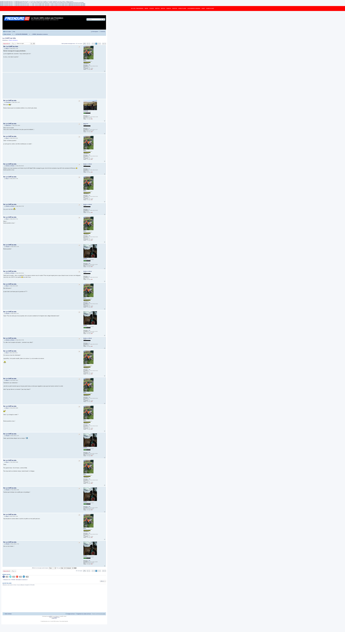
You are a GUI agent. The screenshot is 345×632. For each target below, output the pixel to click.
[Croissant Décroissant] (70, 568)
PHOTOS (174, 8)
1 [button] (89, 43)
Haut (104, 71)
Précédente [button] (87, 44)
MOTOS (157, 8)
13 (89, 168)
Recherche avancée (104, 19)
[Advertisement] (42, 85)
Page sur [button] (84, 44)
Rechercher (101, 19)
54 (89, 115)
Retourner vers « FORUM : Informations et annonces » (16, 579)
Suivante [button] (105, 44)
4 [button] (92, 43)
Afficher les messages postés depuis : (40, 568)
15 (89, 128)
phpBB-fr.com (56, 617)
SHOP (203, 8)
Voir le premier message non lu (68, 43)
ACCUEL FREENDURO (137, 8)
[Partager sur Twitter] (10, 577)
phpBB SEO (54, 618)
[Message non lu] (3, 48)
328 (89, 263)
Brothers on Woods (10, 165)
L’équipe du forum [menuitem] (71, 613)
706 (89, 64)
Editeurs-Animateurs (13, 40)
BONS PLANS (182, 8)
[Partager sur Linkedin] (24, 577)
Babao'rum (85, 123)
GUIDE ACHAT (210, 8)
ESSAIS (152, 8)
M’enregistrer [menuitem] (95, 31)
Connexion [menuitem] (102, 31)
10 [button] (103, 43)
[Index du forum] (17, 22)
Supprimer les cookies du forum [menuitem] (84, 613)
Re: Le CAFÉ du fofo (10, 46)
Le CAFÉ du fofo (9, 38)
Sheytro (85, 258)
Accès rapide (8, 31)
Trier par (59, 568)
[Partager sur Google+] (17, 577)
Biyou (84, 60)
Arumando (85, 110)
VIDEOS (168, 8)
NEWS (146, 8)
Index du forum (8, 613)
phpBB (50, 616)
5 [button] (94, 43)
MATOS (163, 8)
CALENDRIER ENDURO (193, 8)
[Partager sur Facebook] (4, 577)
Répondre (6, 43)
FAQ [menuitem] (14, 31)
